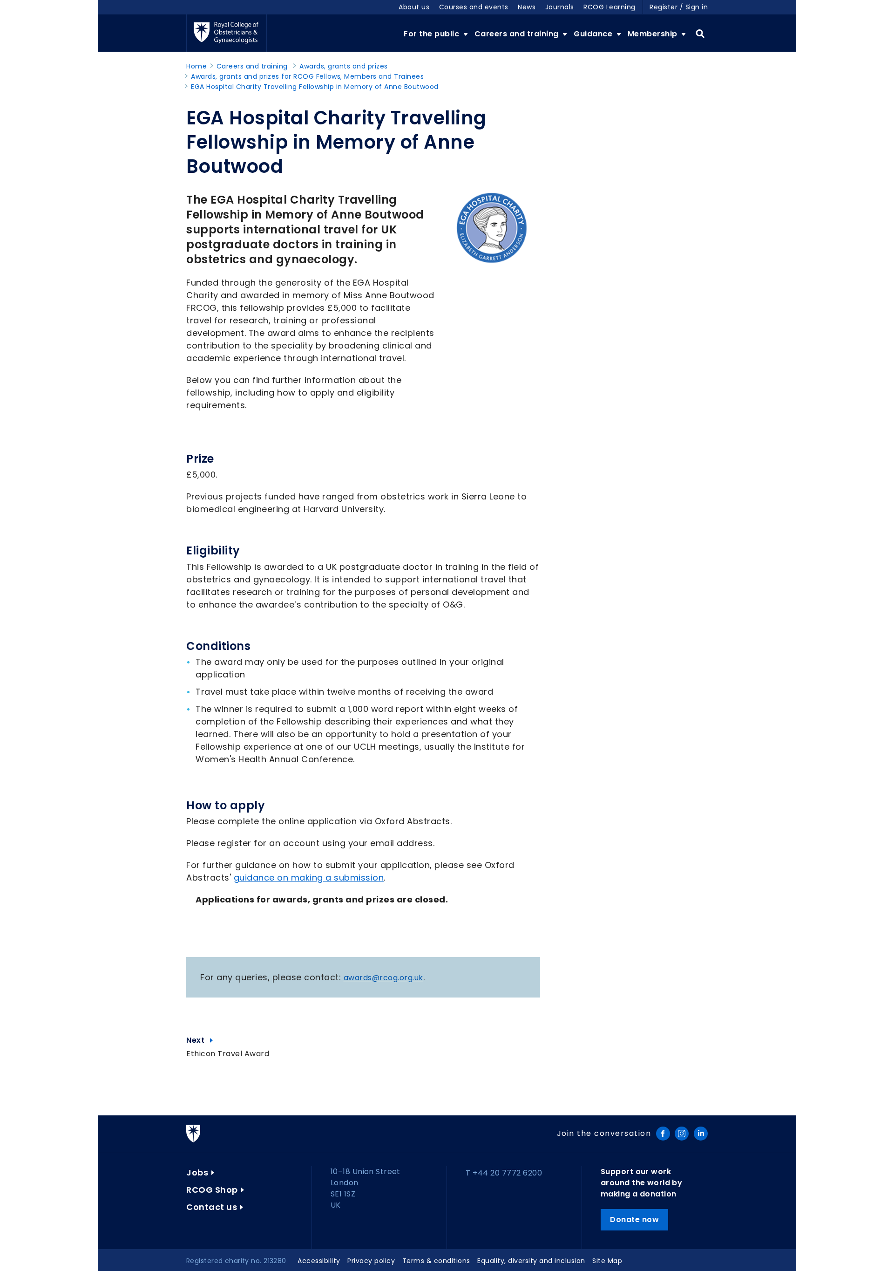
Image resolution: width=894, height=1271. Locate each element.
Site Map (607, 1260)
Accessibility (319, 1260)
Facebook (663, 1134)
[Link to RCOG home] (226, 33)
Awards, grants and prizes (343, 66)
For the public (432, 33)
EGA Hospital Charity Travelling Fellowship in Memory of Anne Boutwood (315, 86)
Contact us (211, 1207)
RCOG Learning (609, 7)
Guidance (594, 33)
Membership (654, 33)
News (526, 7)
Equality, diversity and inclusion (531, 1260)
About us (414, 7)
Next (227, 1040)
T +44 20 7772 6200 (504, 1173)
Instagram (682, 1134)
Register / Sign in (679, 7)
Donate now (634, 1219)
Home (196, 66)
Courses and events (473, 7)
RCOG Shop (212, 1190)
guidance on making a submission (309, 877)
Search (700, 34)
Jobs (197, 1172)
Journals (559, 7)
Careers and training (517, 33)
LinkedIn (701, 1134)
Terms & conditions (436, 1260)
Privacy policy (371, 1260)
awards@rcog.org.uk (383, 977)
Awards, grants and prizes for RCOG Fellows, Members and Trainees (307, 76)
